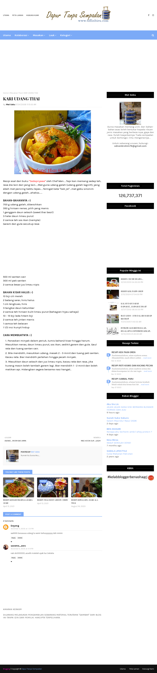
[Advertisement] (78, 65)
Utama (6, 15)
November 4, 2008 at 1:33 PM (22, 529)
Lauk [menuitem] (51, 35)
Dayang (15, 525)
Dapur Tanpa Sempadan (31, 669)
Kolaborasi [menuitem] (21, 35)
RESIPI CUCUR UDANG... (132, 279)
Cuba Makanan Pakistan (120, 453)
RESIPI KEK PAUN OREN (132, 291)
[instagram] (152, 15)
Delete (20, 538)
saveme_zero (18, 545)
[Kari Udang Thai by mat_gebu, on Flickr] (52, 173)
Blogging (6, 669)
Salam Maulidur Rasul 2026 (122, 420)
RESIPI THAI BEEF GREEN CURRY (52, 500)
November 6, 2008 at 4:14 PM (22, 549)
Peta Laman (17, 15)
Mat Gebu (10, 104)
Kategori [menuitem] (65, 35)
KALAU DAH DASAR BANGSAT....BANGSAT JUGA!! (133, 305)
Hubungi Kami (32, 15)
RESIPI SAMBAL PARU (122, 379)
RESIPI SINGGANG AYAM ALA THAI (84, 501)
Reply (13, 538)
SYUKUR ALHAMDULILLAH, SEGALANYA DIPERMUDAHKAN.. (136, 329)
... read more (146, 358)
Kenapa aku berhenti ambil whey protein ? (129, 431)
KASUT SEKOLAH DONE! (119, 442)
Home (5, 93)
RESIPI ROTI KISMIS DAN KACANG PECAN (132, 365)
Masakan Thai (16, 93)
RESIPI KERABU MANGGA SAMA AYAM (18, 501)
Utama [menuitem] (7, 35)
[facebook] (148, 15)
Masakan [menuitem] (38, 35)
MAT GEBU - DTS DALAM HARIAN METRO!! (136, 317)
